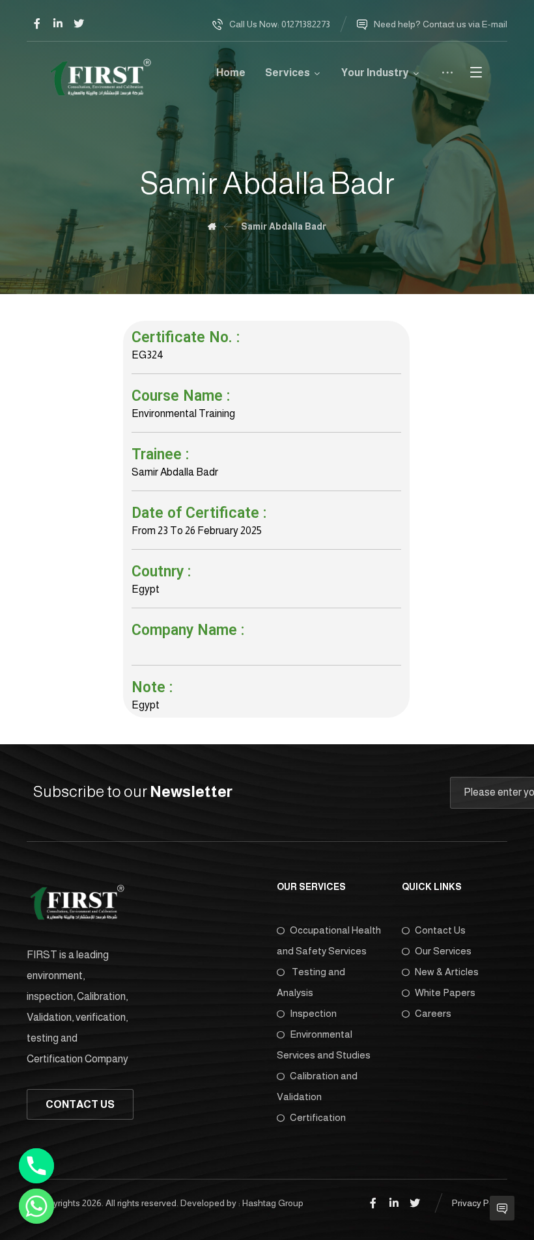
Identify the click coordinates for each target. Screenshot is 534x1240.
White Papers (445, 992)
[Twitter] (78, 23)
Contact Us (440, 930)
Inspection (313, 1013)
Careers (433, 1013)
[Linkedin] (58, 23)
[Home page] (212, 226)
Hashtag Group (272, 1203)
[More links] (447, 77)
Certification (318, 1117)
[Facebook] (37, 23)
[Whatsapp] (36, 1206)
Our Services (443, 950)
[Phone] (36, 1165)
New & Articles (447, 971)
